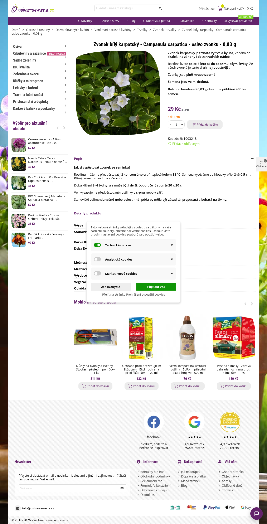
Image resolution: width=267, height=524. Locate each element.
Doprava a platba (158, 21)
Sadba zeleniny (24, 60)
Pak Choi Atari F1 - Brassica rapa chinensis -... (47, 179)
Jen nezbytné (110, 286)
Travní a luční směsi (28, 94)
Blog (133, 21)
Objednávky (230, 476)
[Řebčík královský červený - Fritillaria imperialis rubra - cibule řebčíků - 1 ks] (18, 240)
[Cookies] (220, 490)
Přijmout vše (156, 286)
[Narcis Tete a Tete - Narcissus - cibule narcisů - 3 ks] (18, 164)
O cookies (147, 495)
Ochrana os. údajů (153, 490)
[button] (57, 128)
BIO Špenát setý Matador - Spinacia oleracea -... (46, 198)
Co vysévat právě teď (238, 20)
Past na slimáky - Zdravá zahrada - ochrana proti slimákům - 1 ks (234, 369)
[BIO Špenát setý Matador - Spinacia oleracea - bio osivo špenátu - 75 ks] (18, 202)
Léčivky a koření (25, 88)
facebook (154, 437)
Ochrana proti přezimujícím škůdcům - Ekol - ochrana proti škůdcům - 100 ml (141, 369)
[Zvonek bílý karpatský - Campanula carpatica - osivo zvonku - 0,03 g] (118, 93)
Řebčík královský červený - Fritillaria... (46, 236)
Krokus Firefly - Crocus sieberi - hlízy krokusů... (44, 217)
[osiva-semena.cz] (36, 8)
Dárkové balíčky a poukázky (34, 108)
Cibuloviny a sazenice (39, 53)
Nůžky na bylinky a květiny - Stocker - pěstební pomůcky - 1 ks (95, 369)
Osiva (17, 46)
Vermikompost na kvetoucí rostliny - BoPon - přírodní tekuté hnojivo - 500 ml (187, 369)
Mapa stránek (190, 481)
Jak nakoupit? (190, 472)
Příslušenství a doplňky (31, 101)
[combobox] (126, 8)
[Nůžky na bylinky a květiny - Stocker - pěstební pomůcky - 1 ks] (95, 338)
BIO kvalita (21, 67)
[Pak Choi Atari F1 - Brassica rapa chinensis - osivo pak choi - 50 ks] (18, 183)
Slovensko (187, 21)
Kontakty (211, 21)
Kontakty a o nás (152, 472)
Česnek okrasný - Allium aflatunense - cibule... (45, 141)
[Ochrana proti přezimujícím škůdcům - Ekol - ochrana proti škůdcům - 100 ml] (141, 338)
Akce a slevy (110, 21)
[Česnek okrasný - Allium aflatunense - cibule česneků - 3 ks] (18, 145)
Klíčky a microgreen (28, 81)
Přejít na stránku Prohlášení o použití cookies (133, 294)
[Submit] (122, 488)
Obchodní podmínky (155, 476)
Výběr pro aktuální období (30, 126)
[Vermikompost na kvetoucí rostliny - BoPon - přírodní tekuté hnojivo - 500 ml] (187, 338)
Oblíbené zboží (232, 485)
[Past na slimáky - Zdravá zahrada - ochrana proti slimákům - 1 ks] (233, 338)
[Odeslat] (160, 8)
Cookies (227, 490)
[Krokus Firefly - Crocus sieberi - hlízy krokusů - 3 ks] (18, 221)
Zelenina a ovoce (26, 74)
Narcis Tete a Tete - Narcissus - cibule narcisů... (47, 160)
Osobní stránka (233, 472)
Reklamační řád (151, 481)
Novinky (86, 21)
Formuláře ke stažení (155, 485)
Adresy (227, 481)
